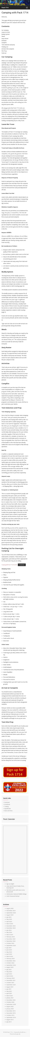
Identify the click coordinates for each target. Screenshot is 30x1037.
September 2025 (11, 913)
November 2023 (11, 941)
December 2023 (10, 939)
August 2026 (9, 908)
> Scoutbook (6, 804)
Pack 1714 (5, 7)
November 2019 (11, 1013)
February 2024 (10, 936)
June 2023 (9, 950)
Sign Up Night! (10, 884)
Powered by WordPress (19, 1032)
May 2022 (9, 971)
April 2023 (9, 954)
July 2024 (8, 930)
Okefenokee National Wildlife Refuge (16, 894)
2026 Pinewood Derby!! (12, 896)
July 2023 (8, 947)
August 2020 (9, 1006)
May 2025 (9, 919)
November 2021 (11, 980)
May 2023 (9, 952)
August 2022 (9, 967)
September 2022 (11, 965)
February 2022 (10, 978)
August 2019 (9, 1019)
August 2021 (9, 987)
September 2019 (11, 1017)
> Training (6, 806)
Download (21, 564)
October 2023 (10, 943)
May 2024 (9, 932)
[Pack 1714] (15, 3)
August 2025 (9, 915)
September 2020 (11, 1004)
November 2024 (11, 928)
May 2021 (9, 991)
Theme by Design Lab (15, 1034)
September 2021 (11, 984)
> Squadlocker (7, 808)
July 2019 (8, 1022)
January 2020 (10, 1008)
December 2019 (10, 1011)
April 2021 (9, 993)
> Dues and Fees (7, 810)
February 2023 (10, 958)
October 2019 (10, 1015)
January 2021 (10, 998)
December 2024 (10, 926)
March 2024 (9, 934)
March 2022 (9, 976)
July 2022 (8, 969)
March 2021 (9, 995)
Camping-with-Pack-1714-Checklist (9, 564)
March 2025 (9, 923)
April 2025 (9, 921)
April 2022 (9, 974)
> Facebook (6, 802)
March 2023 (9, 956)
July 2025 (8, 917)
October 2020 (10, 1002)
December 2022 (10, 961)
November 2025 (11, 910)
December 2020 (10, 1000)
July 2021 (8, 989)
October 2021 (10, 982)
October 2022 (10, 963)
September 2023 (11, 945)
